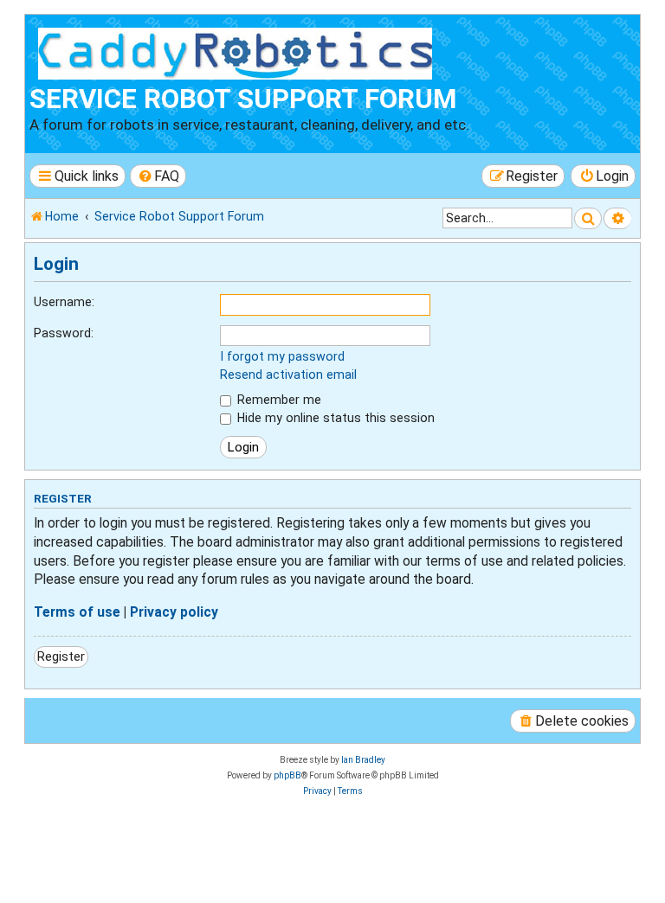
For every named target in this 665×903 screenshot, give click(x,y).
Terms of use (77, 612)
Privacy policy (174, 612)
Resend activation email (288, 374)
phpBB (287, 775)
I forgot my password (282, 356)
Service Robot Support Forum (242, 99)
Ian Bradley (363, 760)
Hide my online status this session (334, 418)
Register (61, 656)
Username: (64, 302)
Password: (64, 333)
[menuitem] (158, 176)
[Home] (238, 51)
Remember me (277, 400)
